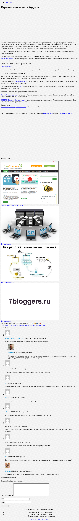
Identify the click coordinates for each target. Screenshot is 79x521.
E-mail (3, 502)
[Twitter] (32, 323)
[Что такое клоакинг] (30, 281)
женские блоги (48, 113)
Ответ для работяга (25, 412)
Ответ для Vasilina (23, 426)
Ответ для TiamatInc (25, 471)
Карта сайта (8, 2)
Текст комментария (7, 495)
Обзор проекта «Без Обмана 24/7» (12, 205)
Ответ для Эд (18, 383)
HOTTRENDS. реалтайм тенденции (13, 100)
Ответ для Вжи (20, 457)
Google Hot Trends (7, 58)
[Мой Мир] (36, 323)
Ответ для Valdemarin (39, 338)
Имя (2, 498)
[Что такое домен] (30, 319)
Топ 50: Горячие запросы (9, 95)
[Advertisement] (39, 26)
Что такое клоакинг (7, 282)
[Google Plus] (40, 323)
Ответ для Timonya (24, 442)
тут (27, 83)
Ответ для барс (20, 397)
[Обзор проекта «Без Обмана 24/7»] (30, 204)
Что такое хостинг (7, 244)
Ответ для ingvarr (22, 369)
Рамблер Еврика (21, 81)
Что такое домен (6, 321)
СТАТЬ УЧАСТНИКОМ (39, 519)
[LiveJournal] (38, 323)
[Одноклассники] (34, 323)
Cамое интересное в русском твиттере (13, 107)
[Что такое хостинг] (30, 242)
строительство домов (65, 113)
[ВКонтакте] (30, 323)
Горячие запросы (6, 66)
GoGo (20, 86)
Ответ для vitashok (27, 353)
